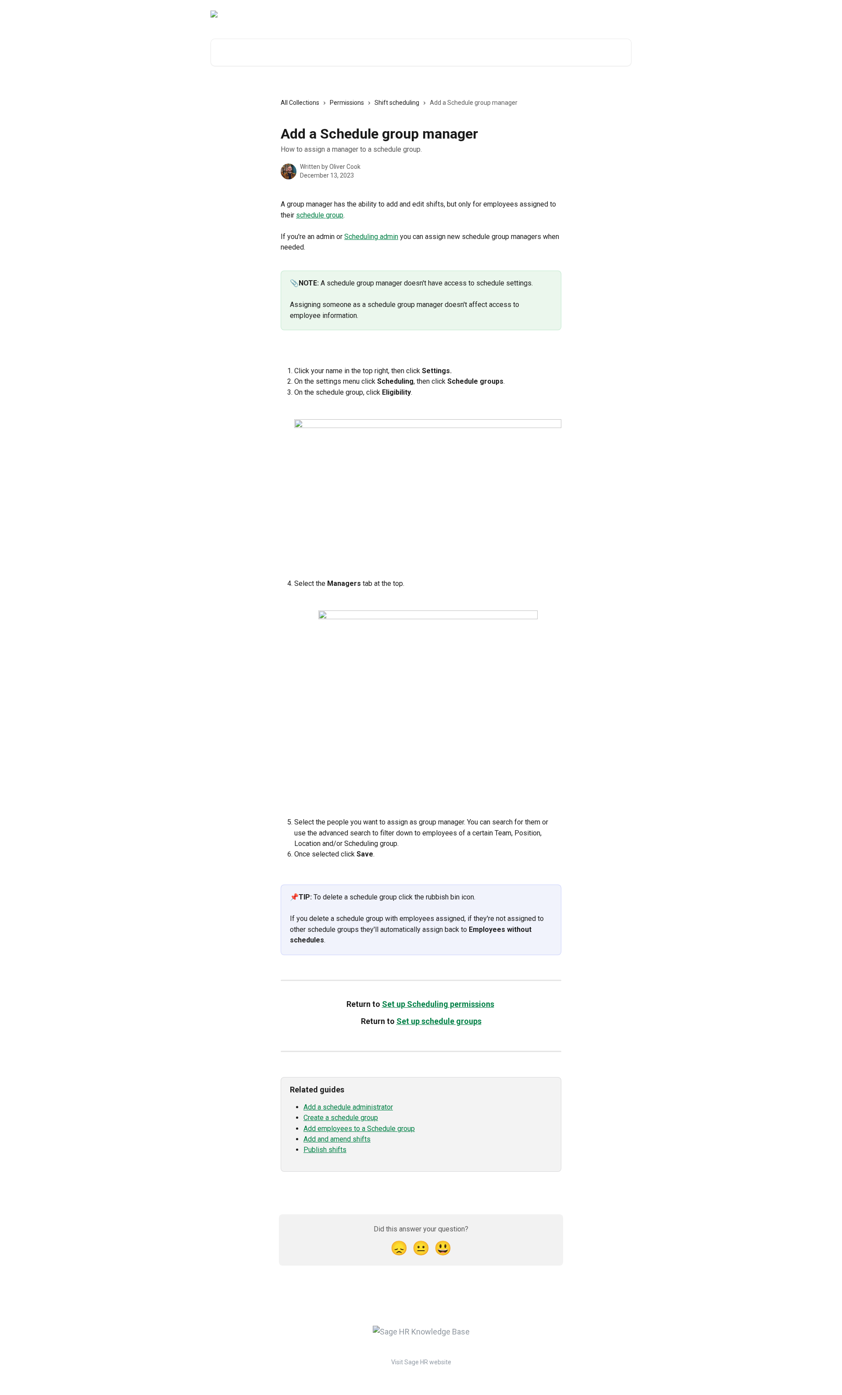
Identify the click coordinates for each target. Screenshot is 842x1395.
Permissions (347, 102)
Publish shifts (324, 1149)
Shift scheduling (397, 102)
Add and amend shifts (337, 1139)
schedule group (319, 215)
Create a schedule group (340, 1117)
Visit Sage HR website (421, 1362)
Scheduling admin (371, 236)
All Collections (300, 102)
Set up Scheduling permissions (438, 1004)
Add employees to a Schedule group (359, 1128)
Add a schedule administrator (348, 1107)
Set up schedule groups (439, 1021)
